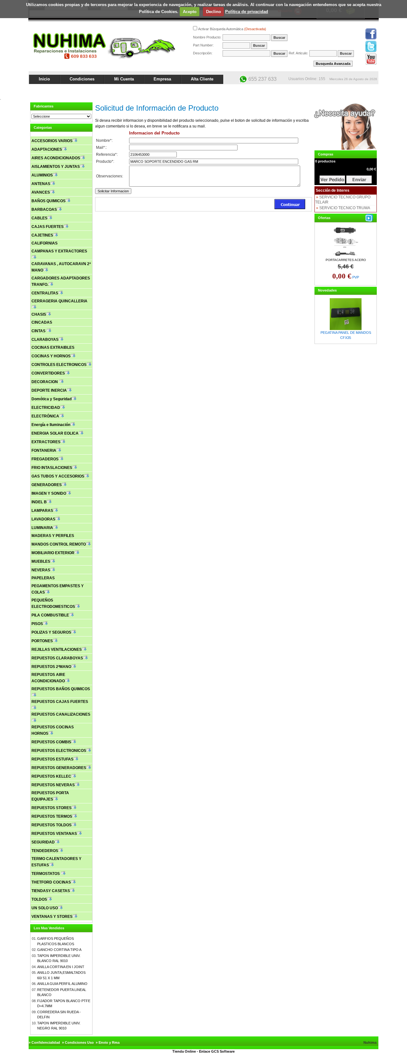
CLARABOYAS (45, 339)
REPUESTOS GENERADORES (58, 768)
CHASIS (38, 314)
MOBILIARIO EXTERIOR (52, 553)
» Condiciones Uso (78, 1042)
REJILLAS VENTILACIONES (56, 649)
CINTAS (38, 331)
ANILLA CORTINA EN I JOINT (60, 967)
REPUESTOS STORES (51, 808)
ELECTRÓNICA (45, 416)
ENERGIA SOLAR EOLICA (55, 433)
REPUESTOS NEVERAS (53, 785)
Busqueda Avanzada (333, 63)
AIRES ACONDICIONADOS (55, 158)
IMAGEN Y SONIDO (48, 493)
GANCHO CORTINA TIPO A (59, 950)
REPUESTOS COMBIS (51, 742)
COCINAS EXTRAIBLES (52, 347)
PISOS (37, 624)
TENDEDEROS (44, 851)
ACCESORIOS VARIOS (51, 141)
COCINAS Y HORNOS (51, 356)
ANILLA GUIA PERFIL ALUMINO (62, 984)
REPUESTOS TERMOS (51, 816)
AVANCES (40, 192)
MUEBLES (40, 561)
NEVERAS (40, 570)
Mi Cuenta (124, 79)
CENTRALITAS (44, 293)
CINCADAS (41, 322)
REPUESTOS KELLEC (51, 776)
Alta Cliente (202, 79)
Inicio (44, 79)
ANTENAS (40, 184)
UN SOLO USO (44, 908)
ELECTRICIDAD (45, 407)
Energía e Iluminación (50, 425)
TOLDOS (39, 899)
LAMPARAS (42, 510)
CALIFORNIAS (44, 243)
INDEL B (39, 502)
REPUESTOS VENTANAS (54, 833)
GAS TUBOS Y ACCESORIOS (57, 476)
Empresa (162, 79)
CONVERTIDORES (48, 373)
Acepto (190, 11)
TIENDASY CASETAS (50, 891)
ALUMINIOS (42, 175)
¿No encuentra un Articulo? (354, 90)
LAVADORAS (43, 519)
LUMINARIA (42, 528)
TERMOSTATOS (46, 873)
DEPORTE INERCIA (49, 390)
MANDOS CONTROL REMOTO (58, 544)
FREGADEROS (45, 459)
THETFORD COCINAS (51, 882)
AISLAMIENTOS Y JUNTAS (55, 166)
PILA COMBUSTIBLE (50, 615)
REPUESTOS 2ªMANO (51, 666)
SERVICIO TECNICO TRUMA (344, 208)
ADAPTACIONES (46, 149)
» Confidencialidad (44, 1042)
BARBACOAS (44, 209)
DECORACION (45, 382)
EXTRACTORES (45, 442)
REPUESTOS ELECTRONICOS (58, 750)
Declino (213, 11)
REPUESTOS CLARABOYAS (57, 658)
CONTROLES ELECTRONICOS (58, 364)
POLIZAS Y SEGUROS (51, 632)
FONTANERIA (43, 450)
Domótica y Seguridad (51, 399)
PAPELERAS (43, 578)
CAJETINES (42, 235)
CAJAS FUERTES (47, 226)
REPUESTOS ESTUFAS (52, 759)
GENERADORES (46, 485)
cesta (332, 179)
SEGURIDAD (43, 842)
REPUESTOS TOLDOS (51, 825)
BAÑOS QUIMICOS (48, 201)
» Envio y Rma (108, 1042)
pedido (359, 179)
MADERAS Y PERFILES (52, 535)
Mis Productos (315, 90)
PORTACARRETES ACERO (346, 260)
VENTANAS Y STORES (51, 916)
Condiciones (82, 79)
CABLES (39, 218)
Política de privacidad (246, 11)
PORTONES (42, 641)
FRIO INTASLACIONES (51, 467)
